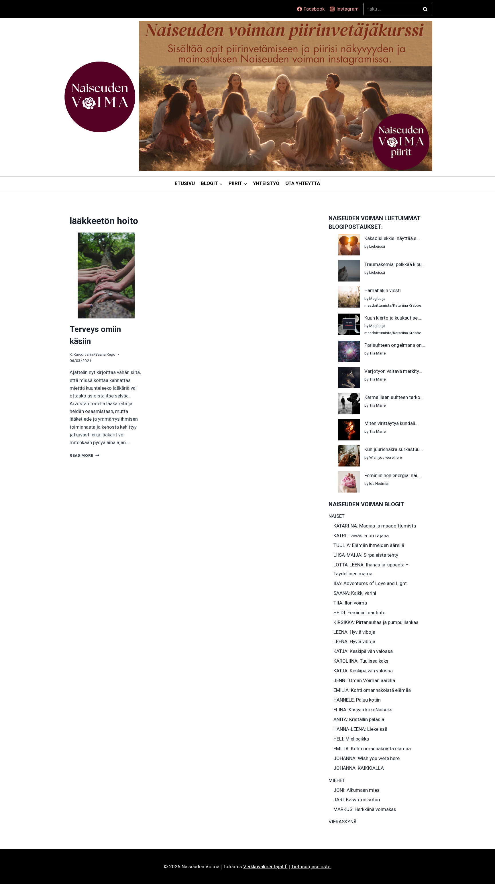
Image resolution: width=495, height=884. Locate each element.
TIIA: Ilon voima (350, 603)
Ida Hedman (379, 483)
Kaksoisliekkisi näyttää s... (392, 238)
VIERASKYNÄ (343, 821)
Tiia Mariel (377, 353)
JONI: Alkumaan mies (356, 790)
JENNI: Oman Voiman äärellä (364, 680)
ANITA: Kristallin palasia (358, 719)
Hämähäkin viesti (382, 290)
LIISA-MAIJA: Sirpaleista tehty (365, 555)
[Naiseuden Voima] (100, 97)
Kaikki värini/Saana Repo (94, 354)
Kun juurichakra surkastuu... (393, 449)
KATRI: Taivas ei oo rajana (361, 535)
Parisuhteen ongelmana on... (394, 345)
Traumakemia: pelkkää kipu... (394, 264)
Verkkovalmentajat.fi (265, 866)
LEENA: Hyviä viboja (354, 632)
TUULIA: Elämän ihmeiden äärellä (368, 545)
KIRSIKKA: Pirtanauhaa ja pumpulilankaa (376, 622)
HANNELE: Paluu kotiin (357, 700)
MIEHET (337, 780)
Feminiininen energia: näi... (392, 475)
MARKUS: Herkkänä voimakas (364, 809)
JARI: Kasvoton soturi (356, 799)
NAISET (337, 516)
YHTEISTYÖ (266, 183)
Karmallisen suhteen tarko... (394, 397)
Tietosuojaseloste (311, 866)
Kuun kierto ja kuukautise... (392, 318)
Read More (84, 455)
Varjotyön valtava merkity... (393, 371)
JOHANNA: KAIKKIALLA (358, 768)
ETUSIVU (185, 183)
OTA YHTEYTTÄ (302, 183)
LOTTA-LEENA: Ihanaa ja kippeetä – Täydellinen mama (371, 569)
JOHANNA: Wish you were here (366, 758)
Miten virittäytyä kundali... (391, 423)
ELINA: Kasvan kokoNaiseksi (363, 709)
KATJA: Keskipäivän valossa (363, 651)
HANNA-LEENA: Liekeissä (360, 729)
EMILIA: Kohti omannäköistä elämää (372, 690)
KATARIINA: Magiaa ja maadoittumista (374, 526)
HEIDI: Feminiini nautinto (359, 612)
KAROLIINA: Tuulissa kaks (360, 661)
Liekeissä (377, 246)
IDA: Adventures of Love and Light (370, 583)
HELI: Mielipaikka (351, 739)
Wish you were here (385, 457)
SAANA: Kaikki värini (354, 593)
